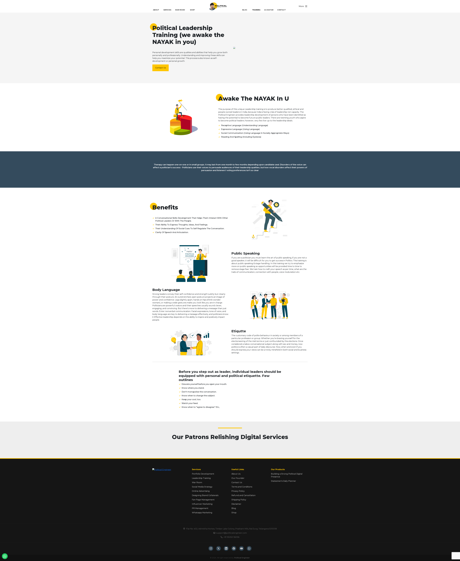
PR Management (200, 508)
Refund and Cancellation (243, 495)
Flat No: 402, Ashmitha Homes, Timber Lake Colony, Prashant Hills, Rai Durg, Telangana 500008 (231, 529)
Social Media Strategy (202, 487)
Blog (233, 508)
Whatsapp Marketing (202, 512)
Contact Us (160, 68)
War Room (197, 482)
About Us (235, 474)
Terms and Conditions (241, 487)
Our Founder (237, 478)
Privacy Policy (238, 491)
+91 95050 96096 (231, 537)
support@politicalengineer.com (231, 533)
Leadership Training (201, 478)
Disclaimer (236, 504)
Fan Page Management (203, 500)
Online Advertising (201, 491)
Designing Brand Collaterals (205, 495)
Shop (233, 512)
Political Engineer (242, 558)
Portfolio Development (203, 474)
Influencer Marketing (202, 504)
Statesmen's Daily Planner (283, 481)
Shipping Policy (238, 500)
